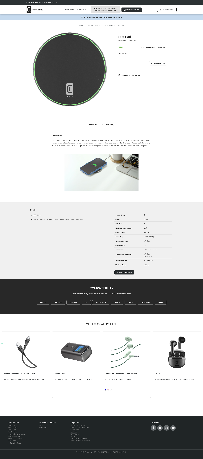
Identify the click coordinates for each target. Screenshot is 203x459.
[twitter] (160, 428)
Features (93, 124)
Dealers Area (12, 441)
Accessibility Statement (79, 438)
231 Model (74, 432)
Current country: (32, 2)
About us (11, 425)
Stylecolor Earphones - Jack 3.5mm (121, 374)
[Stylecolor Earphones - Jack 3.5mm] (126, 352)
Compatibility (108, 124)
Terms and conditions (78, 425)
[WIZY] (176, 352)
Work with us (12, 432)
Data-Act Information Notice (80, 441)
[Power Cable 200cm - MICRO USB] (26, 352)
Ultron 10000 (60, 374)
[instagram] (166, 428)
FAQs (41, 425)
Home (81, 25)
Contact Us (43, 427)
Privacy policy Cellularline (79, 427)
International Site (47, 2)
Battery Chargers (109, 25)
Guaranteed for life (14, 436)
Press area (12, 430)
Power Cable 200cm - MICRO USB (19, 374)
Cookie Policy (75, 430)
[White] (111, 389)
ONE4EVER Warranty (15, 438)
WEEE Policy (75, 434)
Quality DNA (12, 427)
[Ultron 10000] (76, 352)
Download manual (125, 272)
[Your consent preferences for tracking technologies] (2, 344)
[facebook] (153, 428)
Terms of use (75, 436)
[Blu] (105, 389)
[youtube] (173, 428)
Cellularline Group (14, 443)
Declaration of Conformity (17, 434)
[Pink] (108, 389)
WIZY (157, 374)
